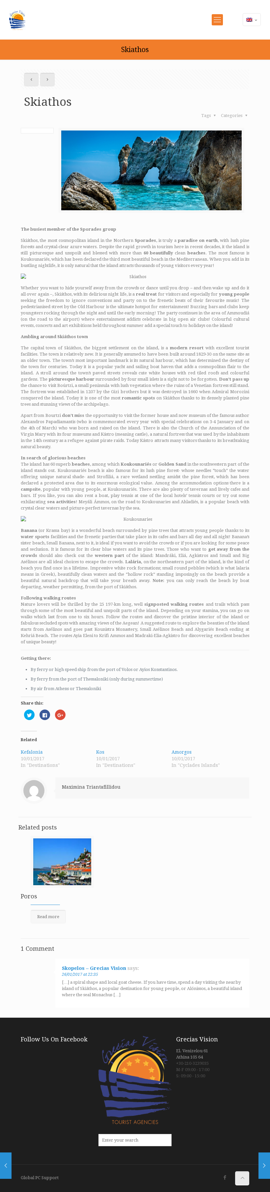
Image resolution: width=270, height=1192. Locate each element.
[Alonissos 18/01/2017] (6, 1165)
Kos (100, 752)
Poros (29, 896)
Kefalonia (32, 752)
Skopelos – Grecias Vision (94, 968)
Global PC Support (40, 1177)
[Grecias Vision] (17, 20)
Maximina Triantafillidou (91, 787)
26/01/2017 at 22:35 (80, 974)
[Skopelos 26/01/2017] (264, 1165)
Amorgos (182, 752)
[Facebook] (225, 1177)
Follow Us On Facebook (54, 1039)
